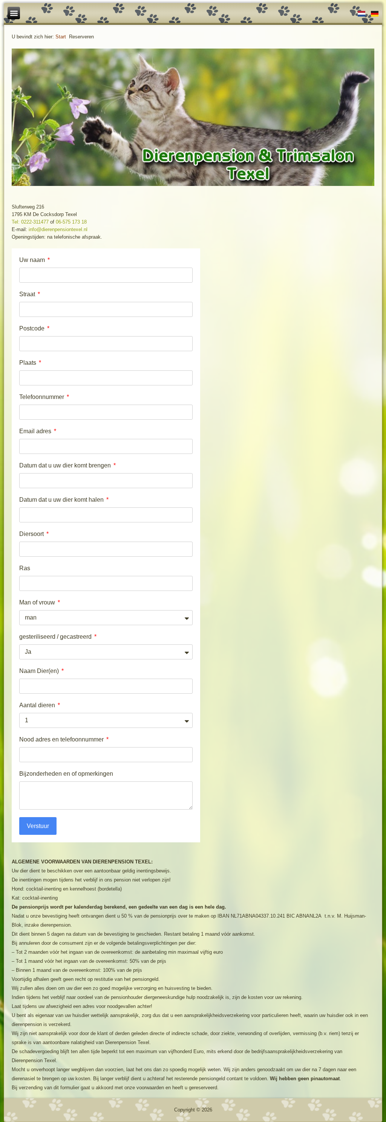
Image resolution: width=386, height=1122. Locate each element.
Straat (28, 294)
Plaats (28, 362)
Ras (24, 568)
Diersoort (32, 534)
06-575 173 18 (71, 222)
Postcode (32, 328)
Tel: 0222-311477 (30, 222)
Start (60, 37)
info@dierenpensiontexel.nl (58, 229)
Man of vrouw (38, 602)
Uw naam (32, 260)
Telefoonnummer (42, 397)
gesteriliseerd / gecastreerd (56, 636)
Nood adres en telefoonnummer (62, 739)
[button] (14, 13)
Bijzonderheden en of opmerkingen (66, 773)
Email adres (36, 431)
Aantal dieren (38, 705)
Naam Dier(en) (39, 671)
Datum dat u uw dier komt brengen (65, 465)
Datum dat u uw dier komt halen (62, 499)
